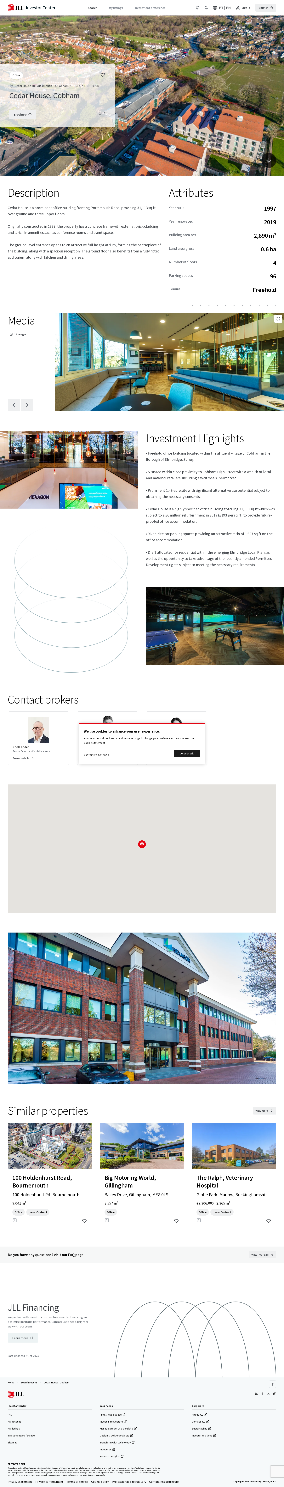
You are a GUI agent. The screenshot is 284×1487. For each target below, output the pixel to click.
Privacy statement (20, 1482)
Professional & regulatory (129, 1482)
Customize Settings (96, 755)
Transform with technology (115, 1442)
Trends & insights (110, 1456)
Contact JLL (198, 1421)
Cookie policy (100, 1482)
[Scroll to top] (272, 1384)
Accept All (187, 753)
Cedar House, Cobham (56, 1382)
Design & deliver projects (114, 1435)
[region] (142, 743)
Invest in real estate (111, 1421)
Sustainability (199, 1428)
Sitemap (12, 1442)
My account (14, 1421)
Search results (29, 1382)
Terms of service (77, 1482)
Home (11, 1382)
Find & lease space (111, 1414)
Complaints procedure (164, 1482)
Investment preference (21, 1435)
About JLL (197, 1414)
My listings (14, 1428)
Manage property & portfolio (116, 1428)
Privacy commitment (49, 1482)
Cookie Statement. (94, 743)
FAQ (10, 1414)
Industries (105, 1449)
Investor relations (202, 1435)
